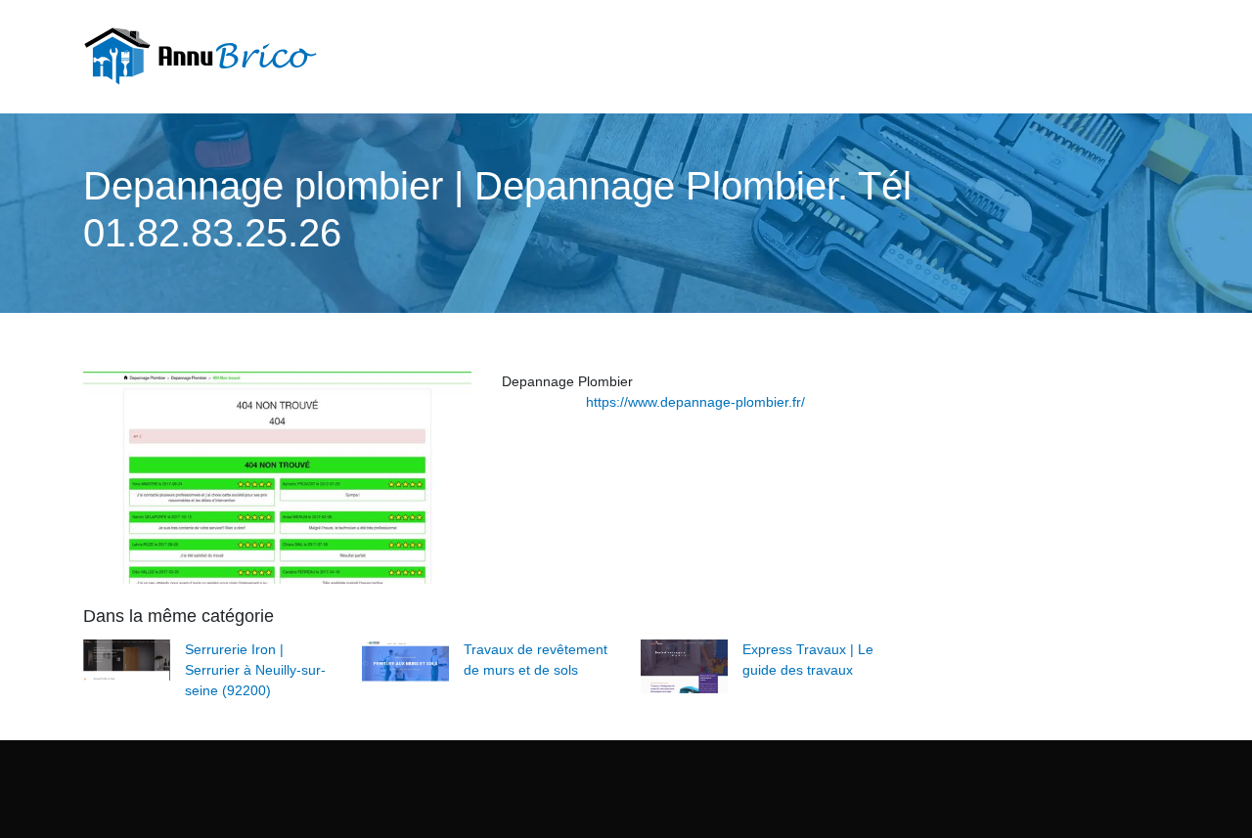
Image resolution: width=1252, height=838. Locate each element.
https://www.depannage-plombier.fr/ (695, 402)
